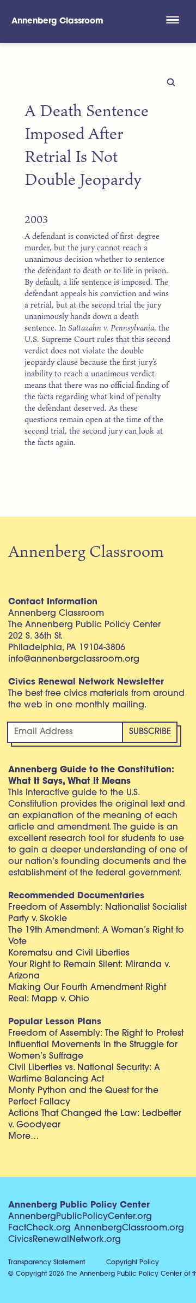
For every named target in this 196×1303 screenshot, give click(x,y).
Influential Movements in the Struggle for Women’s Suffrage (92, 1051)
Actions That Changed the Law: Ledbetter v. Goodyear (94, 1119)
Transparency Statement (46, 1262)
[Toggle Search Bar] (131, 21)
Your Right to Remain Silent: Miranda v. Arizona (89, 970)
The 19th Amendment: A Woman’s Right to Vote (96, 936)
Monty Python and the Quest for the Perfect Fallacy (83, 1096)
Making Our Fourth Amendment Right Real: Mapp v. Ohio (87, 993)
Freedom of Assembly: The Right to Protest (95, 1033)
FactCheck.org (39, 1228)
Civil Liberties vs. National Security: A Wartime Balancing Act (84, 1074)
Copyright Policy (132, 1262)
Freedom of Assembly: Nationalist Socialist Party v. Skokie (97, 913)
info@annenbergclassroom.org (73, 659)
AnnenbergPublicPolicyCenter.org (80, 1216)
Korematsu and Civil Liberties (69, 953)
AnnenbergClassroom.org (129, 1228)
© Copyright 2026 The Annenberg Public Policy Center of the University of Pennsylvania (102, 1274)
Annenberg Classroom (57, 21)
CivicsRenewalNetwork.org (64, 1239)
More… (23, 1136)
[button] (172, 21)
